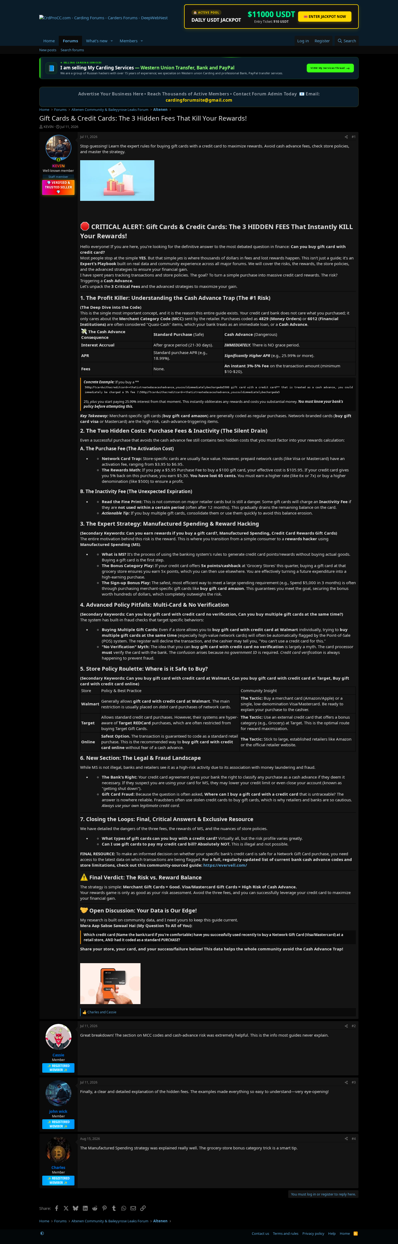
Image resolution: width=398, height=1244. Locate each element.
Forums (70, 40)
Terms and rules (285, 1233)
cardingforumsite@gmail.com (199, 100)
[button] (112, 41)
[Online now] (58, 159)
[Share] (346, 137)
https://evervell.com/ (225, 865)
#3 (354, 1082)
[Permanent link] (82, 214)
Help (332, 1233)
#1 (354, 136)
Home (49, 40)
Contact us (260, 1233)
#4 (354, 1138)
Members (129, 40)
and (101, 1012)
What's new (96, 40)
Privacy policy (313, 1233)
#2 (354, 1026)
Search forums (72, 49)
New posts (47, 49)
